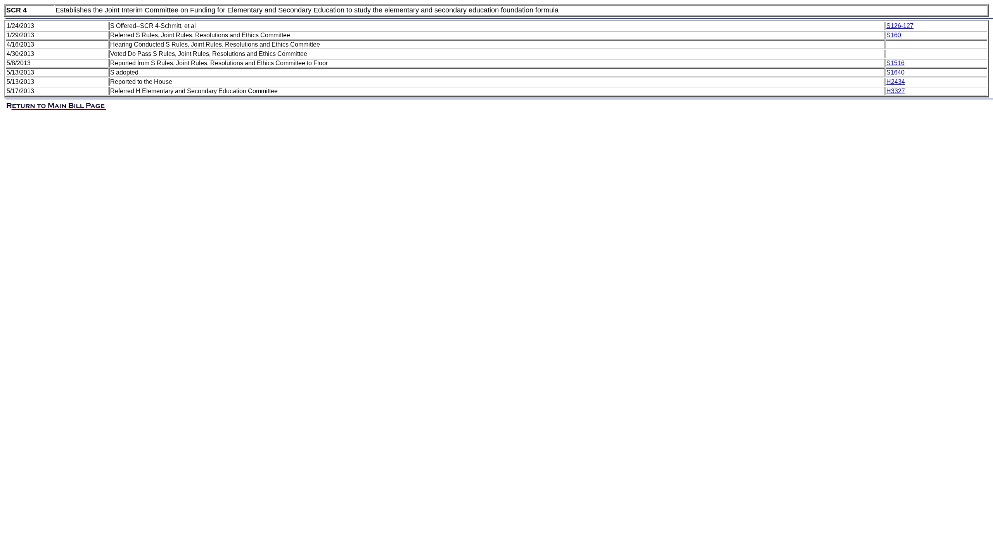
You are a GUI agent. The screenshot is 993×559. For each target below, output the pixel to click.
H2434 (895, 81)
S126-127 (899, 26)
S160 (893, 35)
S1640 (895, 72)
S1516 (895, 63)
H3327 (895, 91)
